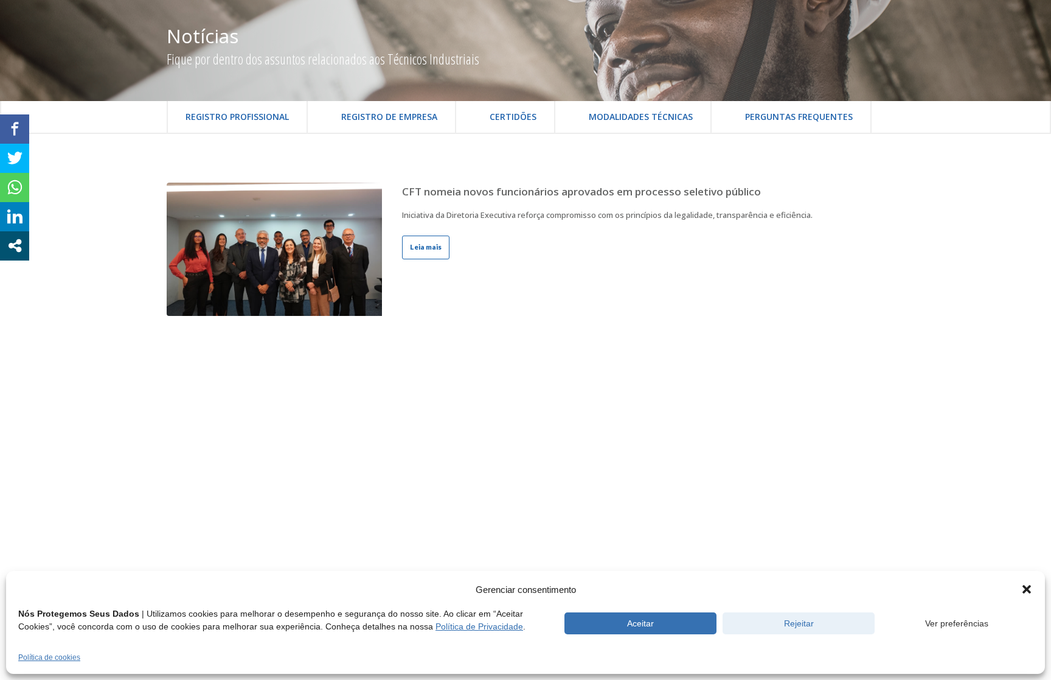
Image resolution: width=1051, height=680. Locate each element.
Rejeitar (799, 623)
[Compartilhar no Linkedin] (14, 216)
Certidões (513, 116)
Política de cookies (49, 657)
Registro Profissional (237, 116)
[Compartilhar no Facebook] (14, 129)
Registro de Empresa (389, 116)
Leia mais (426, 247)
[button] (1027, 589)
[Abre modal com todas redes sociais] (14, 246)
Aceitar (640, 623)
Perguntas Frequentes (799, 116)
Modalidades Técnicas (641, 116)
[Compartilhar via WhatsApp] (14, 187)
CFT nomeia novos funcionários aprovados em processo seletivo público (581, 191)
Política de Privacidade (479, 626)
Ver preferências (956, 623)
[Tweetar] (14, 158)
